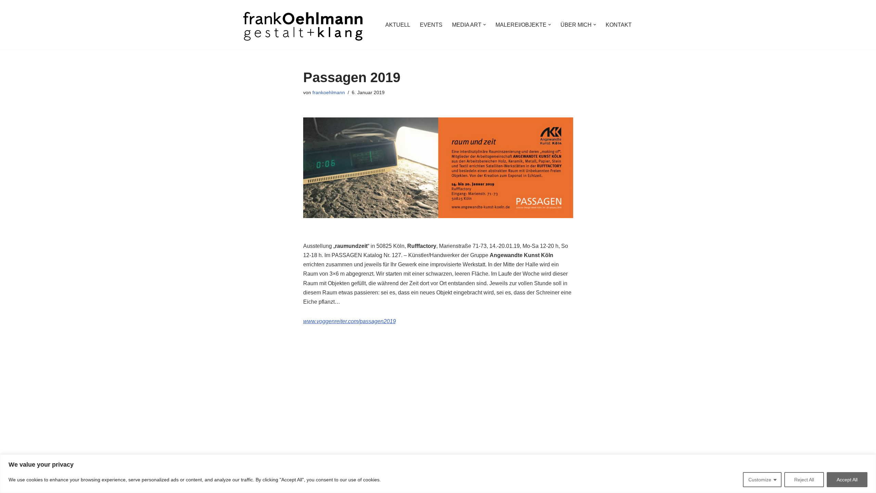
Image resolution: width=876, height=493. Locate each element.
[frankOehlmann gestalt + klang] (303, 24)
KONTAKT (619, 25)
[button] (484, 24)
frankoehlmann (328, 92)
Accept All (847, 479)
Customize (759, 479)
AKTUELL (397, 25)
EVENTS (431, 25)
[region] (438, 473)
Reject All (804, 479)
